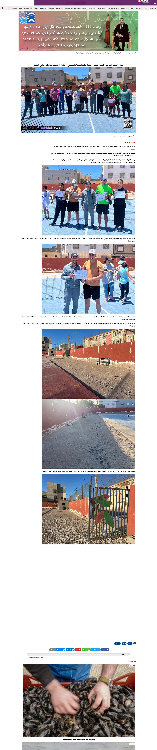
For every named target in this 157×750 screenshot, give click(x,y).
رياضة (94, 8)
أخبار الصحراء (131, 8)
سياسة (113, 8)
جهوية (117, 8)
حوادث (108, 8)
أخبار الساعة (124, 8)
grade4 (130, 710)
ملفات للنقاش (59, 8)
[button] (104, 716)
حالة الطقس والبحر (28, 8)
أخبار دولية (84, 8)
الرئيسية (152, 8)
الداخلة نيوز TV (51, 8)
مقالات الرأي (77, 8)
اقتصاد (90, 8)
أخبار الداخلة (145, 8)
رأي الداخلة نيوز (69, 8)
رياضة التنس (117, 710)
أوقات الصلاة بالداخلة (40, 8)
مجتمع (99, 8)
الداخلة (124, 710)
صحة (103, 8)
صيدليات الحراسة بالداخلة (15, 8)
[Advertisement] (35, 152)
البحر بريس (138, 8)
